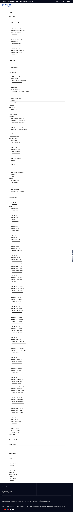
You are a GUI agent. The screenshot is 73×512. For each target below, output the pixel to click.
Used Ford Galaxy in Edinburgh (17, 332)
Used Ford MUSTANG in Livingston (18, 401)
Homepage (12, 16)
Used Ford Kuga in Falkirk (16, 377)
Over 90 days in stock (16, 432)
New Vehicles (13, 162)
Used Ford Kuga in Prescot (17, 381)
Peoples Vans (13, 467)
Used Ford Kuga (15, 226)
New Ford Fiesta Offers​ (16, 158)
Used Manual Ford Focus (16, 324)
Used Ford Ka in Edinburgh (17, 354)
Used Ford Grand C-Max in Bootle (18, 348)
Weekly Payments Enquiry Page (18, 191)
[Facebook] (45, 492)
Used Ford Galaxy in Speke (17, 335)
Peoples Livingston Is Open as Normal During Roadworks (22, 168)
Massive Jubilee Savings (16, 193)
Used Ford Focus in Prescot (17, 326)
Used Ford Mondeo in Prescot (17, 392)
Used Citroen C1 (15, 208)
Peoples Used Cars (67, 488)
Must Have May (15, 182)
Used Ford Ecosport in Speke (17, 292)
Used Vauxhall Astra (16, 239)
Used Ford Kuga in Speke (16, 383)
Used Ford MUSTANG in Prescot (18, 403)
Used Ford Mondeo (15, 228)
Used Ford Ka (14, 224)
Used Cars (12, 206)
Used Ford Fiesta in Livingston (17, 310)
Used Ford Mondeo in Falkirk (17, 388)
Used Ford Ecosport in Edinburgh (18, 284)
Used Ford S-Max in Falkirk (17, 410)
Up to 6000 (14, 426)
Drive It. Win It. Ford (15, 170)
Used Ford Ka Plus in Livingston (17, 364)
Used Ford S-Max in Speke (17, 415)
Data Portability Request (16, 45)
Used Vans (12, 434)
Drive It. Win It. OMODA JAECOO (18, 172)
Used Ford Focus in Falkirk (17, 321)
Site (11, 19)
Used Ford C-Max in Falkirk (17, 272)
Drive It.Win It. (14, 174)
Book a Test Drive (14, 70)
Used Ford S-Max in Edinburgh (17, 408)
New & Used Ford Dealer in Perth (18, 124)
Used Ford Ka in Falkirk (16, 355)
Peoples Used (14, 204)
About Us (12, 25)
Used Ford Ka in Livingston (17, 357)
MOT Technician (15, 87)
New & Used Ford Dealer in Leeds (18, 118)
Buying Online (13, 72)
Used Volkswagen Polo (16, 248)
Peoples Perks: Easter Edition (17, 28)
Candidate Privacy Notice (17, 52)
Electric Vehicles (13, 114)
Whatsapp (12, 442)
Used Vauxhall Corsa (16, 241)
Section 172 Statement (16, 32)
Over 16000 (14, 423)
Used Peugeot (14, 233)
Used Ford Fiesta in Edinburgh (17, 306)
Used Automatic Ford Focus (17, 315)
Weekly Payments (15, 189)
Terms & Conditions (32, 506)
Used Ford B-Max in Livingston (17, 263)
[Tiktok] (44, 492)
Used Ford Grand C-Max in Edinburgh (19, 350)
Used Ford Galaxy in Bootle (17, 330)
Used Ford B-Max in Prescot (17, 264)
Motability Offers (15, 147)
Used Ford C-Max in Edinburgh (17, 270)
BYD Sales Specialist (16, 76)
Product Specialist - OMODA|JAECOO (19, 80)
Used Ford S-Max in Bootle (17, 406)
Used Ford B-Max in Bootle (17, 268)
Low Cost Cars (15, 417)
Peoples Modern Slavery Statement (18, 30)
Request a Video (13, 197)
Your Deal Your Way (16, 430)
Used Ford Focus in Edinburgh (17, 319)
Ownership (12, 446)
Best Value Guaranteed (16, 187)
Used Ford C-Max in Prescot (17, 275)
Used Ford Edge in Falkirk (16, 297)
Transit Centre (13, 199)
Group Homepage (14, 453)
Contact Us (12, 107)
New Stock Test (15, 419)
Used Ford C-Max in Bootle (17, 279)
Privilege (13, 145)
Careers (12, 74)
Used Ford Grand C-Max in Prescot (18, 344)
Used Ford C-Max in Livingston (17, 273)
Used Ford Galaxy (15, 221)
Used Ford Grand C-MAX (16, 222)
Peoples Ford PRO (48, 488)
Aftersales (12, 60)
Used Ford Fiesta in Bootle (17, 304)
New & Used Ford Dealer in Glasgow (18, 125)
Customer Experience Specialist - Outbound (20, 91)
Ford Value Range (15, 428)
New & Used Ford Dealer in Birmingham (19, 129)
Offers (11, 178)
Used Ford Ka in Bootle (16, 352)
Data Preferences (15, 41)
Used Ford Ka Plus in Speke (17, 368)
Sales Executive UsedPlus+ (17, 98)
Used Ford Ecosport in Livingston (18, 288)
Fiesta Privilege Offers (16, 156)
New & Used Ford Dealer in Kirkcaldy (18, 122)
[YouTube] (41, 492)
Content (13, 448)
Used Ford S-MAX (15, 232)
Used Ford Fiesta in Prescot (17, 312)
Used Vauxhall (14, 237)
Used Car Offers (13, 202)
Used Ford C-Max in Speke (17, 277)
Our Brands (12, 456)
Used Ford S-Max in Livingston (17, 412)
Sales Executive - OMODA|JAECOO (18, 85)
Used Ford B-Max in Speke (17, 266)
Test (13, 62)
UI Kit (11, 458)
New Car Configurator (14, 136)
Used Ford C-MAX (15, 213)
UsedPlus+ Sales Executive (17, 94)
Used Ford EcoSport (15, 215)
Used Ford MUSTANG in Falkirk (17, 399)
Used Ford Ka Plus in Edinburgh (17, 361)
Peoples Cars (13, 463)
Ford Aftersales (15, 67)
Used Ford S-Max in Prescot (17, 414)
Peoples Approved (15, 425)
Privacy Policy (14, 36)
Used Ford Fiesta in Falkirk (17, 308)
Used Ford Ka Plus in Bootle (17, 359)
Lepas (11, 460)
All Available (14, 140)
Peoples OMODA (13, 474)
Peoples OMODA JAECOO (59, 488)
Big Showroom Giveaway (16, 184)
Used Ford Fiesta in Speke (17, 314)
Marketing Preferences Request (18, 50)
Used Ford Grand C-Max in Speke (18, 346)
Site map (12, 476)
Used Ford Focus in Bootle (17, 317)
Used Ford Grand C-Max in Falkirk (18, 341)
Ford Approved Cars (16, 257)
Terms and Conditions (16, 22)
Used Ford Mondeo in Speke (17, 394)
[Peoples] (6, 5)
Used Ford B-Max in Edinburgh (17, 259)
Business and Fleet (14, 451)
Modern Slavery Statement (6, 506)
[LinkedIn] (40, 492)
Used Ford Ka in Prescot (16, 370)
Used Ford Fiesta (15, 217)
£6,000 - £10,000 (15, 252)
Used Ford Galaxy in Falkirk (17, 334)
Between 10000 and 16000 (17, 250)
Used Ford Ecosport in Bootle (17, 283)
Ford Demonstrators (16, 253)
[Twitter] (39, 492)
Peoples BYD (13, 470)
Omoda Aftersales (15, 63)
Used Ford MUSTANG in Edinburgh (18, 397)
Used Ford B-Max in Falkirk (17, 261)
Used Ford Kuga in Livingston (17, 379)
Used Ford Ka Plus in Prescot (17, 366)
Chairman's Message (14, 102)
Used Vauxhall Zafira (16, 242)
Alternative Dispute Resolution (41, 506)
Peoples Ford (42, 488)
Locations (12, 116)
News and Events (53, 490)
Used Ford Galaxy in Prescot (17, 339)
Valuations (12, 437)
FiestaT (13, 160)
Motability (12, 131)
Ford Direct (14, 281)
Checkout (12, 105)
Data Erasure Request (16, 46)
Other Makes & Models (16, 421)
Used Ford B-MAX (15, 212)
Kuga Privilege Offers (16, 149)
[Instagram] (43, 492)
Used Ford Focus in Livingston (17, 323)
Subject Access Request (16, 43)
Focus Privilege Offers (16, 153)
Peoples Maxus (13, 478)
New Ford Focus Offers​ (16, 155)
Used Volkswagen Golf (16, 246)
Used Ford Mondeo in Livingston (18, 390)
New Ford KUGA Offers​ (16, 151)
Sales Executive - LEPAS (16, 89)
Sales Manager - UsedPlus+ (17, 82)
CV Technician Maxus (16, 93)
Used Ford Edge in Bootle (16, 293)
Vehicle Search (13, 439)
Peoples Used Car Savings (17, 235)
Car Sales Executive (16, 96)
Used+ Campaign (15, 20)
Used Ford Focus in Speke (17, 328)
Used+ (13, 54)
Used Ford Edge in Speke (16, 303)
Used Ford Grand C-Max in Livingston (19, 343)
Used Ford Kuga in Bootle (16, 374)
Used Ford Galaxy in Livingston (17, 337)
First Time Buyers (15, 255)
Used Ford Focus (15, 219)
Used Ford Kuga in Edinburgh (17, 375)
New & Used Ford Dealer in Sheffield (18, 127)
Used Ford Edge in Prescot (17, 301)
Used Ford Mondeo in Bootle (17, 385)
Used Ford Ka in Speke (16, 372)
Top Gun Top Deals (15, 180)
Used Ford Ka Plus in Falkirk (17, 363)
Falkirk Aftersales (15, 26)
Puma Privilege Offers (16, 142)
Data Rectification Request (17, 48)
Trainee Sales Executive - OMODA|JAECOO (20, 83)
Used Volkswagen (15, 244)
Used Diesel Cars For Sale (17, 210)
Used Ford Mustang (15, 230)
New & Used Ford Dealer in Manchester (19, 120)
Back (3, 8)
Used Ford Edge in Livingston (17, 299)
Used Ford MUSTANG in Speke (17, 405)
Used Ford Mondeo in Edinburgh (18, 386)
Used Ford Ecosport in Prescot (17, 290)
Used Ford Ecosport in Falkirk (17, 286)
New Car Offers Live (14, 138)
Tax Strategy (14, 34)
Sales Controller (15, 78)
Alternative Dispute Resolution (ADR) (19, 39)
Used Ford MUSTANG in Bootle (17, 395)
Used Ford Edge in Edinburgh (17, 295)
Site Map (12, 465)
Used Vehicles (13, 444)
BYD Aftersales (15, 65)
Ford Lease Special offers (17, 185)
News (11, 167)
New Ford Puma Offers (16, 144)
